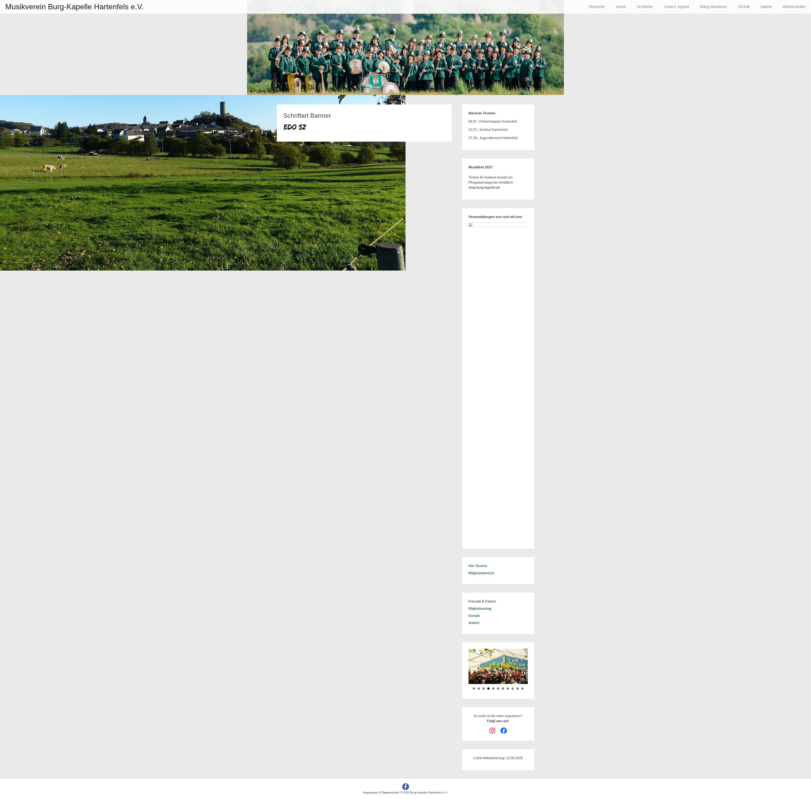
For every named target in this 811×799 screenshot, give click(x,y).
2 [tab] (479, 688)
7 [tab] (503, 688)
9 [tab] (513, 688)
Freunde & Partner (482, 601)
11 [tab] (522, 688)
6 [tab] (498, 688)
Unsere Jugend (676, 6)
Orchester (645, 6)
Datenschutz (390, 792)
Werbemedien (794, 6)
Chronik (744, 6)
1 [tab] (474, 688)
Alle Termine (477, 566)
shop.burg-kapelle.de (484, 187)
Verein (621, 6)
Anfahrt (473, 623)
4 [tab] (488, 688)
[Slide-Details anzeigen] (498, 381)
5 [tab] (493, 688)
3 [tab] (483, 688)
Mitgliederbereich (481, 573)
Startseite (597, 6)
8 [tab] (508, 688)
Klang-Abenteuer (713, 6)
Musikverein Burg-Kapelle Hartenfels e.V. (74, 6)
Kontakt (474, 616)
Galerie (766, 6)
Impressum (370, 792)
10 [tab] (517, 688)
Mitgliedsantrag (479, 608)
